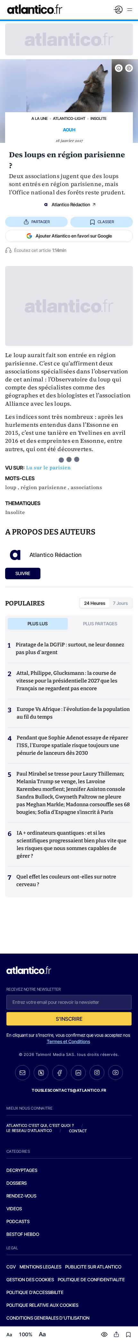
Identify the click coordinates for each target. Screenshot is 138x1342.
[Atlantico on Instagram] (97, 1072)
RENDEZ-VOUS (21, 1195)
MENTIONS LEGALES (40, 1266)
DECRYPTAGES (21, 1170)
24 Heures (94, 603)
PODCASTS (18, 1221)
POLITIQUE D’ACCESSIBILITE (35, 1292)
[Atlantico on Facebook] (59, 1072)
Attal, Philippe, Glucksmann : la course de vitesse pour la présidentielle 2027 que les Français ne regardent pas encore (66, 680)
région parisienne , (46, 487)
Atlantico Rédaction (71, 204)
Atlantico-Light (69, 118)
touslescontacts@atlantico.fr (69, 1090)
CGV (11, 1266)
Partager (40, 221)
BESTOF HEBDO (22, 1234)
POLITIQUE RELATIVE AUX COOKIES (42, 1305)
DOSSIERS (16, 1183)
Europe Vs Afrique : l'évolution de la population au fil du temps (73, 713)
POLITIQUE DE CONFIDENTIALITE (91, 1279)
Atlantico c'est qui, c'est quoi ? (40, 1125)
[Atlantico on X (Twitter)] (41, 1072)
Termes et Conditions (68, 1041)
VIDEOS (14, 1208)
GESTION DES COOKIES (30, 1279)
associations (86, 487)
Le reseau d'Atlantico (29, 1130)
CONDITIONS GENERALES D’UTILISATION (48, 1318)
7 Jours (120, 603)
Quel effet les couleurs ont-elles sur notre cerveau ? (66, 880)
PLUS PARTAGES (100, 623)
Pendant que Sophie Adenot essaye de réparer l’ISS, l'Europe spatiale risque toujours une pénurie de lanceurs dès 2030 (72, 745)
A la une (39, 118)
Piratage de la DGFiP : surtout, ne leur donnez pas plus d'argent (70, 648)
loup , (13, 487)
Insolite (99, 118)
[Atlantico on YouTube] (115, 1072)
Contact (78, 1130)
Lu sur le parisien (48, 467)
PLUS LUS (38, 623)
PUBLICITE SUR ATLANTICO (93, 1266)
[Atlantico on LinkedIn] (78, 1072)
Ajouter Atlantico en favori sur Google (74, 235)
